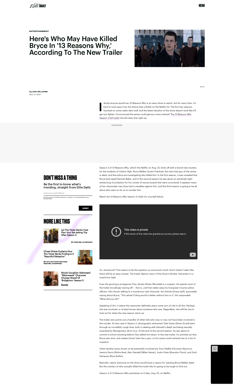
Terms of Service (81, 197)
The (173, 114)
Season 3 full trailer (109, 118)
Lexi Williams (40, 91)
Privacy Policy (48, 198)
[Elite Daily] (37, 5)
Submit (85, 208)
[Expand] (213, 347)
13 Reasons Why (183, 114)
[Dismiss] (230, 347)
